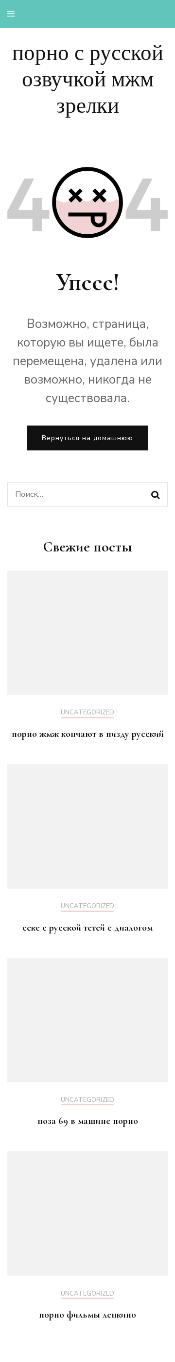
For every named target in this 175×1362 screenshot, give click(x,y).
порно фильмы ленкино (87, 1315)
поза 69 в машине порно (87, 1121)
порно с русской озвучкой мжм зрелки (87, 79)
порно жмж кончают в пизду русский (88, 734)
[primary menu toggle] (13, 13)
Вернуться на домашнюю (87, 438)
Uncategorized (87, 713)
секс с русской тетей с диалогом (87, 928)
